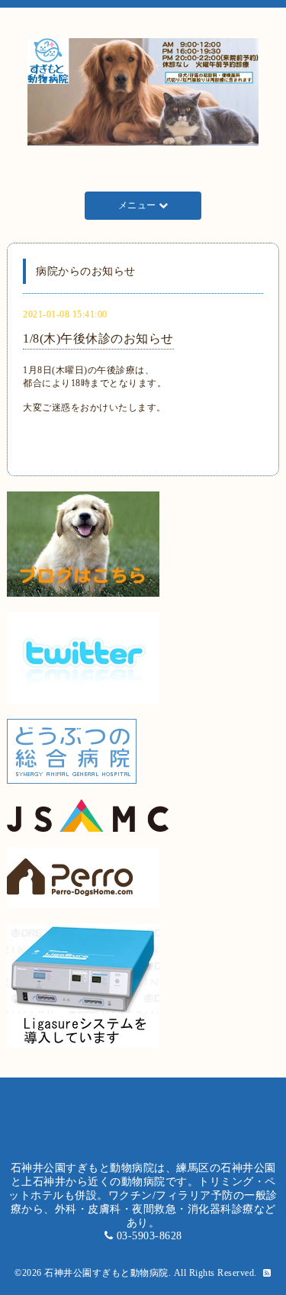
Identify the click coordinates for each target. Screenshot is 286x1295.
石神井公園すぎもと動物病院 (106, 1273)
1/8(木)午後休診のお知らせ (98, 338)
